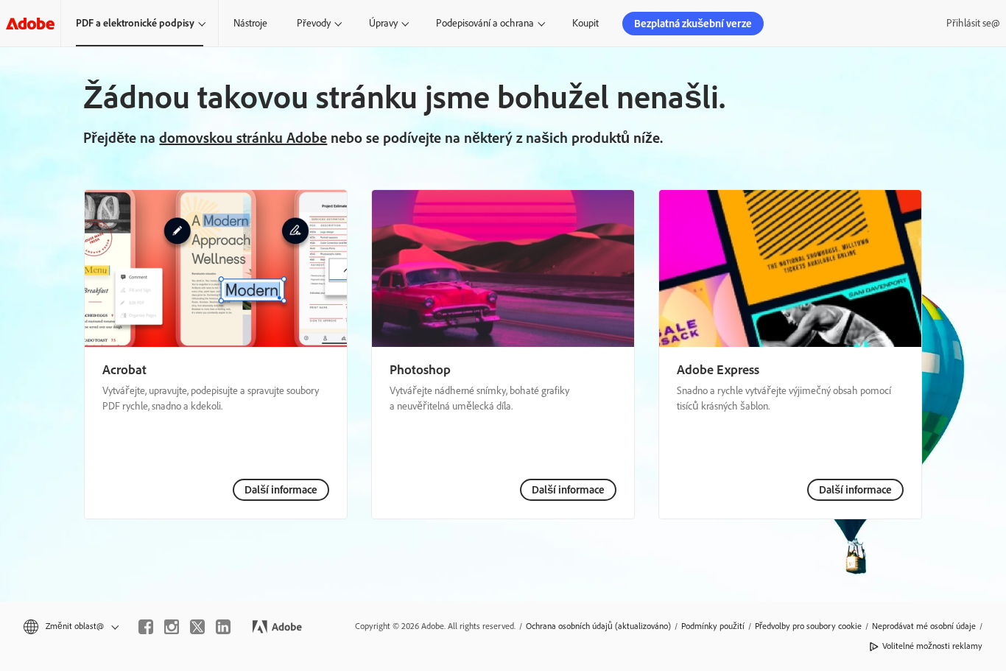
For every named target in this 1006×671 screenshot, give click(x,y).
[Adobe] (30, 23)
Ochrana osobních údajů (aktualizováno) (598, 626)
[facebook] (145, 626)
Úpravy (383, 23)
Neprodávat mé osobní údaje (924, 626)
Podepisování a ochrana (485, 23)
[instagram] (171, 626)
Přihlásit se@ (973, 23)
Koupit (585, 23)
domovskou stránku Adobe (243, 138)
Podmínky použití (713, 626)
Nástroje (250, 23)
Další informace (281, 489)
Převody (314, 23)
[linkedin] (223, 626)
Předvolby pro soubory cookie (808, 626)
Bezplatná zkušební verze (693, 23)
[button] (70, 626)
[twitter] (197, 626)
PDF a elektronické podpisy (135, 23)
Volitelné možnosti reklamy (932, 646)
